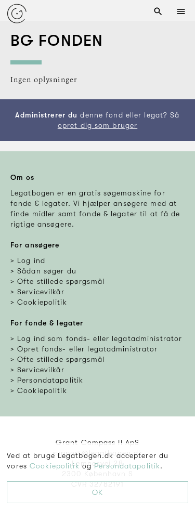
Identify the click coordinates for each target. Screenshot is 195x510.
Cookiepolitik (55, 466)
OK (97, 492)
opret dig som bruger (97, 125)
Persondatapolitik (127, 466)
